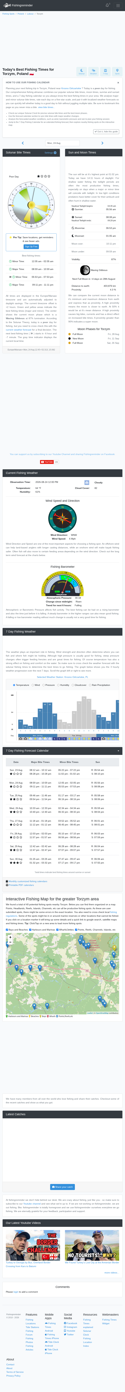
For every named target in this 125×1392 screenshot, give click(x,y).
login (16, 1292)
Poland (21, 14)
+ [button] (10, 937)
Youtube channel (32, 1203)
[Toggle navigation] (118, 6)
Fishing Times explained (88, 1323)
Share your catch (64, 1187)
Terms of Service (15, 1372)
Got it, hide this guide (107, 131)
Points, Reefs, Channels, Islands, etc (97, 929)
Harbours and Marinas (43, 929)
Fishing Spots (8, 14)
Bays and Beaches (18, 929)
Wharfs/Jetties (66, 929)
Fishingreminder (22, 5)
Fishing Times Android (50, 1327)
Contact (10, 1364)
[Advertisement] (62, 40)
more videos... (111, 1272)
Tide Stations (32, 1327)
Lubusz (30, 14)
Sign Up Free (31, 246)
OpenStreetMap (102, 1013)
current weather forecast (18, 329)
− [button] (10, 942)
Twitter (70, 1334)
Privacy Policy (13, 1375)
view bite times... (46, 107)
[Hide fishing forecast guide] (118, 83)
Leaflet (90, 1013)
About (9, 1368)
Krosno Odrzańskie (71, 88)
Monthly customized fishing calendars (28, 881)
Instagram (71, 1327)
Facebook (71, 1323)
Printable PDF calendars (21, 885)
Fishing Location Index (87, 1342)
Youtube (70, 1330)
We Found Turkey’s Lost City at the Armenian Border (92, 1262)
